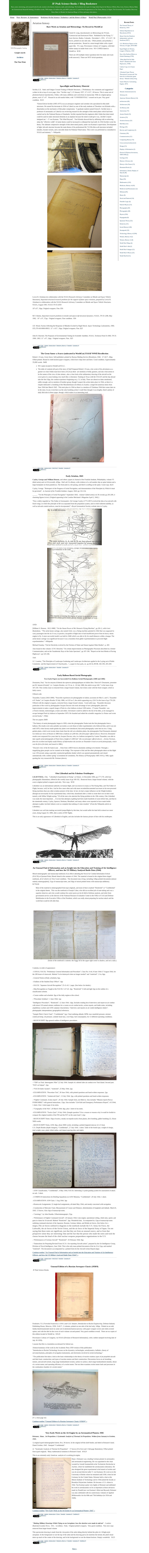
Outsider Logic (125, 201)
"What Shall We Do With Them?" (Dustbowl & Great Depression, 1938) (128, 62)
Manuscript (124, 176)
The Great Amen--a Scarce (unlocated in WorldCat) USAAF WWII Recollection (74, 353)
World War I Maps (126, 243)
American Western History (129, 98)
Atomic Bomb (125, 114)
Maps (123, 179)
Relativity (124, 224)
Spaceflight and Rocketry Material (74, 86)
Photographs (125, 208)
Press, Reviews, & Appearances (28, 17)
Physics (58, 1514)
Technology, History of (61, 78)
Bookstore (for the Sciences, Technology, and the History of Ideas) (63, 17)
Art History (124, 108)
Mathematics (125, 182)
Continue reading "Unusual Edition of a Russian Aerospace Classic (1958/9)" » (60, 1421)
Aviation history (52, 78)
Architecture (125, 104)
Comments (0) (76, 78)
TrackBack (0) (76, 1514)
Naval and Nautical (127, 198)
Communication (126, 136)
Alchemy (123, 95)
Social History (126, 227)
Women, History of (126, 236)
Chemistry (124, 133)
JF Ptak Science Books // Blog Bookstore (74, 3)
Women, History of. (126, 240)
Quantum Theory (126, 221)
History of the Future (127, 164)
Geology (124, 158)
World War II (55, 468)
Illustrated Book (125, 167)
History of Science (126, 161)
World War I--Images (127, 249)
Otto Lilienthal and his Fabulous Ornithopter (74, 773)
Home (12, 17)
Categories (129, 88)
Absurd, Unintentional (128, 91)
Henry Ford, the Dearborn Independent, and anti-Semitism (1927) (127, 38)
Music (122, 195)
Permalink (69, 78)
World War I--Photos (127, 253)
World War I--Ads (126, 246)
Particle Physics (126, 204)
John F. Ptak (40, 78)
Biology (123, 127)
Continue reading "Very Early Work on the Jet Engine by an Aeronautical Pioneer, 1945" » (64, 1511)
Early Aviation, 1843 (74, 476)
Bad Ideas (124, 123)
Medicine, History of (127, 185)
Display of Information (127, 149)
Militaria (124, 192)
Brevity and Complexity (128, 130)
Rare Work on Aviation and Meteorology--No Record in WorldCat (75, 27)
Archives (20, 57)
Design (123, 146)
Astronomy (124, 111)
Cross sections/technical (128, 143)
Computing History (127, 140)
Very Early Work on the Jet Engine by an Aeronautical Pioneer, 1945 (74, 1433)
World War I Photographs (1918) (100, 17)
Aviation (46, 78)
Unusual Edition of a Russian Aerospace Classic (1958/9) (74, 1266)
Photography (125, 211)
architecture (124, 101)
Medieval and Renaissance (129, 189)
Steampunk (124, 230)
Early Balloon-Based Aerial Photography (74, 675)
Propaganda (124, 217)
